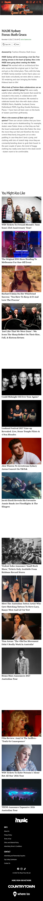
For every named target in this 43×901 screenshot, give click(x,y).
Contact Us (7, 863)
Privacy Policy (8, 835)
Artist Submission (26, 39)
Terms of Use (7, 838)
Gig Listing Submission (10, 859)
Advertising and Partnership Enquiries (14, 855)
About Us (6, 831)
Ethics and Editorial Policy (11, 842)
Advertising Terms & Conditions (13, 846)
